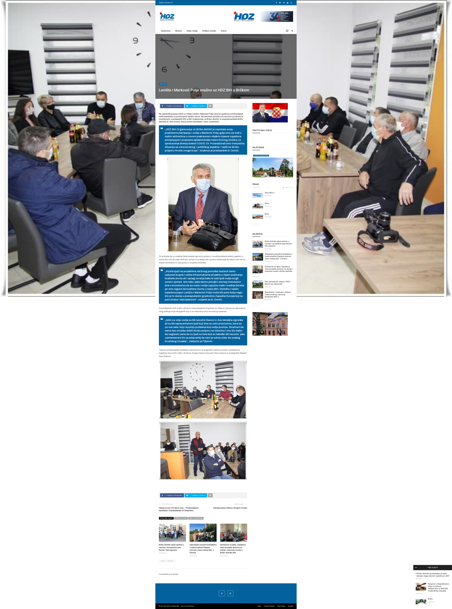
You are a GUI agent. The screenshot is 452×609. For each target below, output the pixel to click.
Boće (267, 214)
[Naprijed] (258, 224)
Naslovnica (166, 31)
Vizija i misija (192, 31)
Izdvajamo (162, 84)
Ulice (267, 203)
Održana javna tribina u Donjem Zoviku (230, 508)
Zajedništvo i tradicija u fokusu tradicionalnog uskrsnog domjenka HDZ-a (278, 294)
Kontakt (290, 606)
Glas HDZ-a (269, 193)
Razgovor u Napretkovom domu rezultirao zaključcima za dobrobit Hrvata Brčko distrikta (438, 587)
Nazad (163, 561)
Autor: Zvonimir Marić (261, 155)
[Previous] (254, 224)
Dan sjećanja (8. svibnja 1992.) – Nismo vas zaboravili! (278, 283)
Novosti (178, 31)
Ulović (255, 184)
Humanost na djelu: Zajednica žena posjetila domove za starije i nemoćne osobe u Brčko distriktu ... (279, 270)
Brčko (430, 599)
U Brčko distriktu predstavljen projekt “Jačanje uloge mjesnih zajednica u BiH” (433, 575)
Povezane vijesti (166, 518)
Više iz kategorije (196, 518)
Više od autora (181, 518)
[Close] (415, 567)
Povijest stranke (209, 31)
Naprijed (170, 561)
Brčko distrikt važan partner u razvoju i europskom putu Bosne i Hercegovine (171, 547)
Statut (223, 31)
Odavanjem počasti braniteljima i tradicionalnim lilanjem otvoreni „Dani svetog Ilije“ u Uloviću (278, 256)
